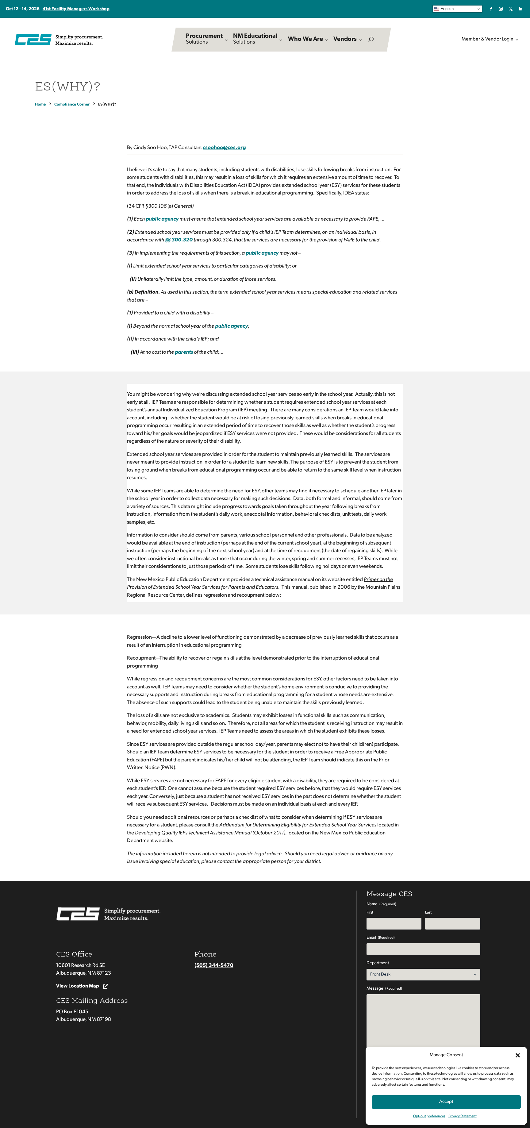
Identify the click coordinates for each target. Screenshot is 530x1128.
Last (428, 912)
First (370, 912)
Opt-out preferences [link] (429, 1116)
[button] (518, 1055)
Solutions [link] (204, 39)
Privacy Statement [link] (462, 1116)
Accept (446, 1101)
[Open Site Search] (371, 40)
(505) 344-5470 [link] (213, 965)
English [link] (446, 8)
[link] (491, 9)
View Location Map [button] (77, 986)
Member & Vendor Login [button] (487, 39)
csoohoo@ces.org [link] (224, 147)
